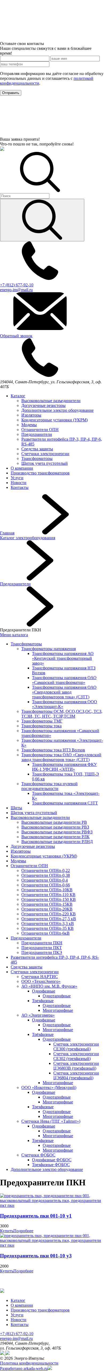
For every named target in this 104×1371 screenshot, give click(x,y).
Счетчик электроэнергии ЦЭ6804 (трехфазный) (76, 1075)
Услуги (17, 477)
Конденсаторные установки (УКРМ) (54, 420)
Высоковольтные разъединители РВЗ (55, 827)
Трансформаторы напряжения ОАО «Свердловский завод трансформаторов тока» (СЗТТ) (64, 692)
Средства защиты (37, 449)
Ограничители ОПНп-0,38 (45, 875)
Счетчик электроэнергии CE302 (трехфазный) (76, 1056)
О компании (22, 468)
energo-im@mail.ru (16, 1338)
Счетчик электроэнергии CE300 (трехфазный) (76, 1046)
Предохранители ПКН (41, 943)
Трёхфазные (43, 1034)
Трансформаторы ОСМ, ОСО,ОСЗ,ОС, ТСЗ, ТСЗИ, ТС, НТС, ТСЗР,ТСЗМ (61, 713)
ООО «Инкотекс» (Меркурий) (48, 1087)
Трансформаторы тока (41, 726)
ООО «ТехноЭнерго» (41, 981)
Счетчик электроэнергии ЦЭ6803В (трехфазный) (76, 1065)
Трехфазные (43, 1000)
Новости (18, 482)
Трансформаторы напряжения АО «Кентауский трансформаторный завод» (63, 658)
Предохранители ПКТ (41, 947)
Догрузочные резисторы (43, 405)
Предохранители (36, 434)
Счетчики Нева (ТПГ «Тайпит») (50, 1121)
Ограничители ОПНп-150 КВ (48, 899)
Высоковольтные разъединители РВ (54, 822)
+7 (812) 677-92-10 (16, 1333)
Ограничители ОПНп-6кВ (45, 933)
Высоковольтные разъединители (51, 400)
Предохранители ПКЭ (41, 952)
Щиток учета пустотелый (44, 463)
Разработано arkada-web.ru (24, 1368)
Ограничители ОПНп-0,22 (45, 870)
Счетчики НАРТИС (39, 976)
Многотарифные (58, 1010)
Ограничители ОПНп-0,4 (44, 880)
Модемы (29, 424)
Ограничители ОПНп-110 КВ (48, 894)
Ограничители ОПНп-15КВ (47, 904)
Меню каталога (14, 634)
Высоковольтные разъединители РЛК (55, 836)
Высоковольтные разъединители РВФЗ (57, 832)
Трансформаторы (37, 458)
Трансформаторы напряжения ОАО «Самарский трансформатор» (64, 680)
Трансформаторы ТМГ (41, 721)
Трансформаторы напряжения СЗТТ (65, 803)
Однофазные (43, 991)
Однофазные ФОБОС (51, 1160)
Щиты (16, 808)
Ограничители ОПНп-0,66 (45, 885)
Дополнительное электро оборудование (57, 410)
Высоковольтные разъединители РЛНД (57, 841)
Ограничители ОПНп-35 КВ (47, 928)
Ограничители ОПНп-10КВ (47, 889)
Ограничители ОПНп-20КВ (47, 909)
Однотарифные (57, 996)
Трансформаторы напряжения (48, 648)
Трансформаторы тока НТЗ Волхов (53, 750)
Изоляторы (31, 415)
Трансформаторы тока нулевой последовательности (49, 786)
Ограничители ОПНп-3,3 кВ (47, 923)
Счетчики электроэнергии (45, 453)
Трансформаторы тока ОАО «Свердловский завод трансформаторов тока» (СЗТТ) (61, 757)
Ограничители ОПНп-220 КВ (48, 914)
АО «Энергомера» (38, 1015)
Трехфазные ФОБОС (51, 1164)
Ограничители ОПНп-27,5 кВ (48, 918)
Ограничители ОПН (40, 429)
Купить (6, 1230)
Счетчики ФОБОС (38, 1155)
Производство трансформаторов (40, 473)
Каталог (18, 396)
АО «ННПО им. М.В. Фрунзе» (49, 986)
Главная (7, 533)
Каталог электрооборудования (27, 537)
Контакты (20, 487)
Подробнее (23, 1230)
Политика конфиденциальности (29, 1363)
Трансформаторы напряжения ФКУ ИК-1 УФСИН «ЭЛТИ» (64, 766)
